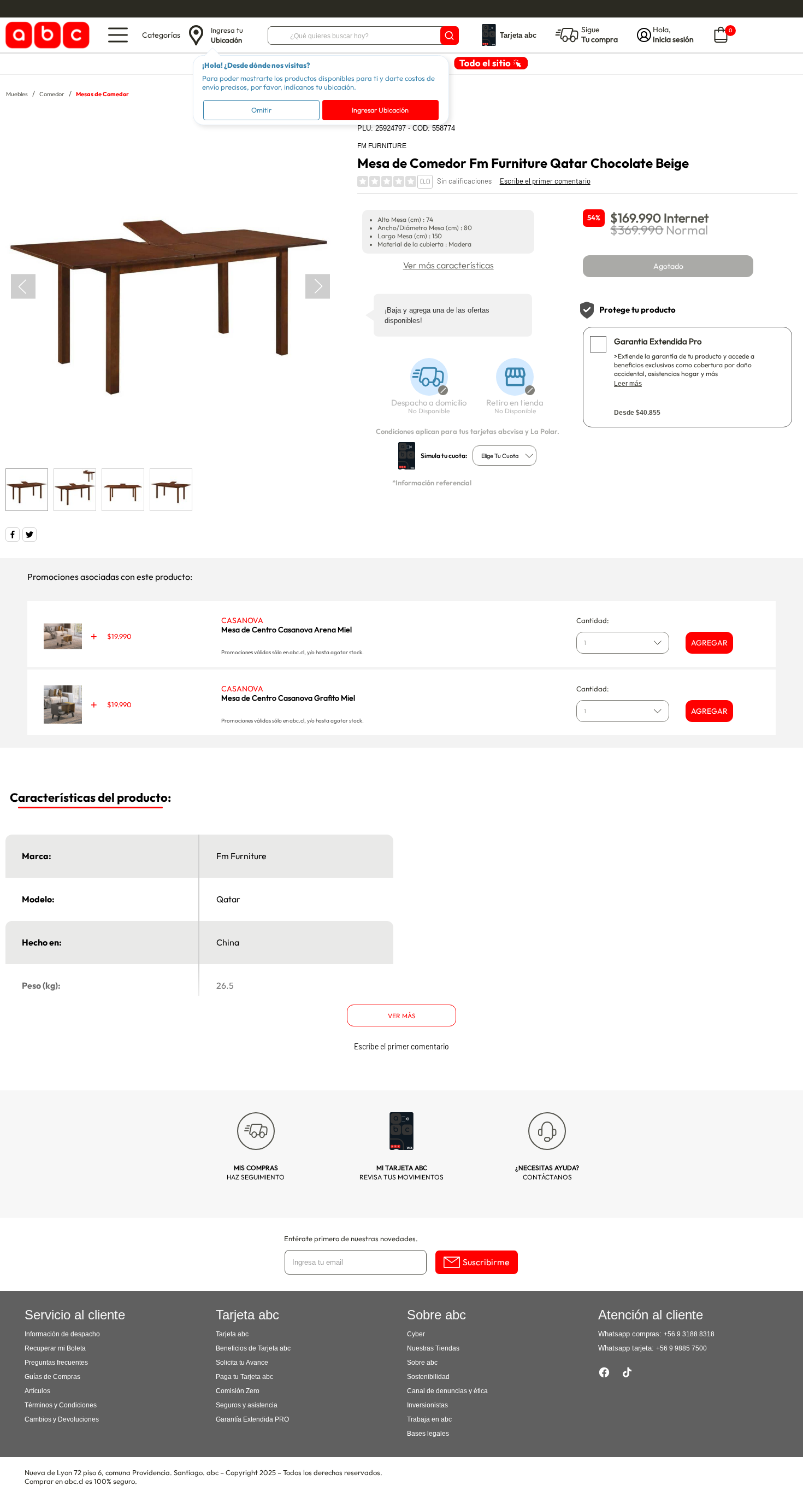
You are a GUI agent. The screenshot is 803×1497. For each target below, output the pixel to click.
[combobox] (504, 455)
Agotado (668, 266)
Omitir (261, 109)
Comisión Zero (237, 1391)
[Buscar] (449, 35)
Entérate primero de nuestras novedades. (351, 1238)
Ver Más (402, 1016)
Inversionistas (427, 1405)
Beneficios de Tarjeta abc (253, 1348)
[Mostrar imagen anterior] (23, 286)
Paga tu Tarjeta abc (244, 1377)
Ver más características (448, 265)
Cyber (416, 1334)
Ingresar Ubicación (380, 109)
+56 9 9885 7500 (681, 1348)
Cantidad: (592, 620)
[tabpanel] (170, 286)
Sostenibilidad (428, 1377)
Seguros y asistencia (246, 1405)
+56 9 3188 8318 (689, 1334)
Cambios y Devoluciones (62, 1419)
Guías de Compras (52, 1377)
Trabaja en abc (429, 1419)
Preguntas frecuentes (56, 1362)
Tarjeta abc (232, 1334)
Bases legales (428, 1433)
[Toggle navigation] (118, 35)
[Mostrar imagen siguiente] (317, 286)
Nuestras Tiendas (433, 1348)
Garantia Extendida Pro (657, 341)
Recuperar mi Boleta (55, 1348)
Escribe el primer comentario (545, 181)
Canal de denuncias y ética (447, 1391)
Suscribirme (486, 1262)
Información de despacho (62, 1334)
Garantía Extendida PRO (252, 1419)
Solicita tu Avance (242, 1362)
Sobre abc (422, 1362)
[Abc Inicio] (45, 35)
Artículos (37, 1391)
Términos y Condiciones (61, 1405)
